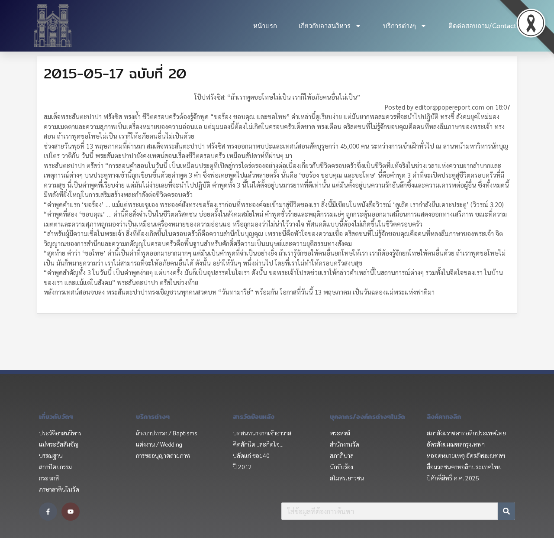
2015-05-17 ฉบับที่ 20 (115, 73)
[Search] (506, 511)
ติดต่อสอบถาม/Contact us (486, 26)
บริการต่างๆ (399, 26)
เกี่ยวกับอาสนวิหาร (325, 26)
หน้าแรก (265, 26)
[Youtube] (70, 511)
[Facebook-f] (48, 511)
